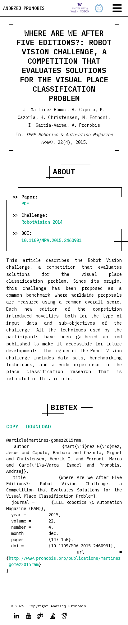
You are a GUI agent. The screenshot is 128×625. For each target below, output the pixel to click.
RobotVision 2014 (41, 222)
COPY (13, 426)
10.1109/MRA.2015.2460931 (51, 240)
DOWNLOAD (38, 426)
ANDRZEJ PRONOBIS (23, 8)
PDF (25, 204)
